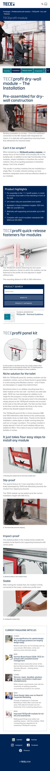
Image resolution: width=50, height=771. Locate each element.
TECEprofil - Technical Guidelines (29, 314)
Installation (16, 70)
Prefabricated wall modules (21, 12)
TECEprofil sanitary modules (31, 152)
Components (39, 71)
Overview (7, 71)
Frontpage (6, 12)
